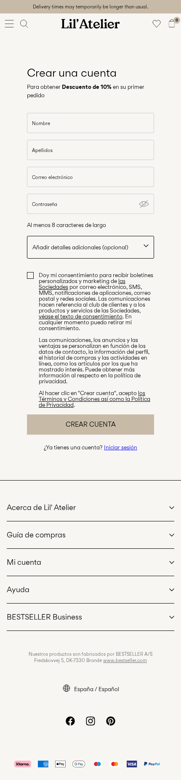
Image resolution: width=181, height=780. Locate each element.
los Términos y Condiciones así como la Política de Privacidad (94, 399)
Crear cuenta (91, 424)
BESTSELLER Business (44, 616)
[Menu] (9, 23)
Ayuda (18, 589)
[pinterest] (110, 721)
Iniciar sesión (120, 447)
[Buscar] (24, 23)
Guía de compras (36, 534)
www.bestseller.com (125, 660)
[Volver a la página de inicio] (90, 23)
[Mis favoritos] (156, 23)
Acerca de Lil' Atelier (41, 507)
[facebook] (70, 721)
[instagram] (90, 721)
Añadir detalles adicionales (80, 247)
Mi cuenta (24, 562)
